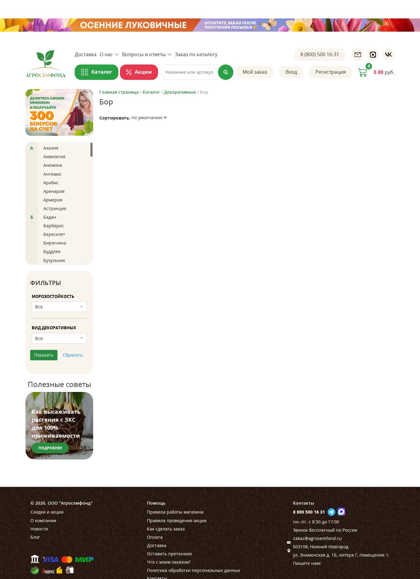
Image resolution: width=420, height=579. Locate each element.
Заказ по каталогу (196, 54)
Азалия (50, 148)
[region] (59, 203)
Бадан (49, 217)
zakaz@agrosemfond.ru (317, 538)
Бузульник (54, 260)
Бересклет (54, 234)
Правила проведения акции (177, 520)
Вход (291, 71)
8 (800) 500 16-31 (319, 54)
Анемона (52, 165)
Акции (143, 71)
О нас (106, 54)
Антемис (52, 174)
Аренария (54, 191)
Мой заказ (255, 71)
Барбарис (53, 226)
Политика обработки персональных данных (193, 570)
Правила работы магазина (175, 512)
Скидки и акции (47, 512)
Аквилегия (54, 156)
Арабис (51, 183)
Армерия (52, 200)
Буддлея (52, 251)
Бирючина (54, 243)
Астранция (54, 208)
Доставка (86, 54)
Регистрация (330, 71)
